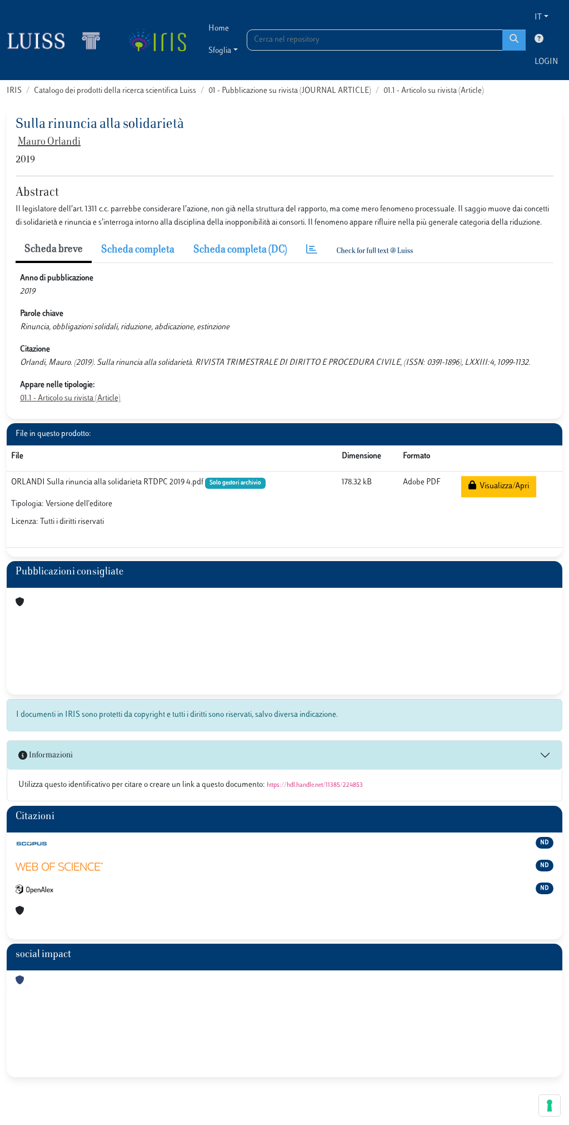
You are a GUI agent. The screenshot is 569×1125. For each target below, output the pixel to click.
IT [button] (538, 17)
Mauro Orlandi (49, 142)
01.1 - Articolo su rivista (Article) (433, 91)
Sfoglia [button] (219, 51)
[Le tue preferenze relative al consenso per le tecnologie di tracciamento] (549, 1105)
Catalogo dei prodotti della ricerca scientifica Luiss (115, 91)
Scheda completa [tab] (137, 250)
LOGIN (546, 62)
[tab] (312, 250)
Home (218, 28)
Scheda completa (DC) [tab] (240, 250)
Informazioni (50, 755)
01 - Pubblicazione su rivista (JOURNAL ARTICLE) (289, 91)
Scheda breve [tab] (53, 250)
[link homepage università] (157, 40)
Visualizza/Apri (502, 486)
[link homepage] (58, 40)
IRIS (14, 91)
